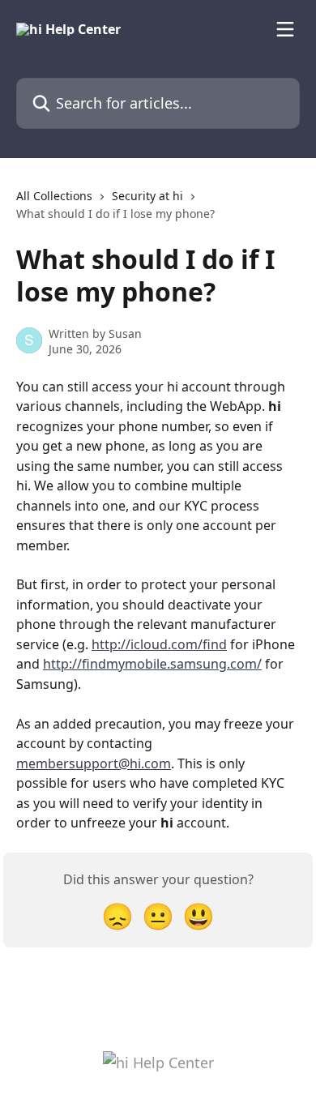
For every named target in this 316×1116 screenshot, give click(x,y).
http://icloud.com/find (159, 644)
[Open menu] (285, 29)
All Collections (54, 195)
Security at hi (147, 195)
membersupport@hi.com (93, 763)
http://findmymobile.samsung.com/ (152, 664)
